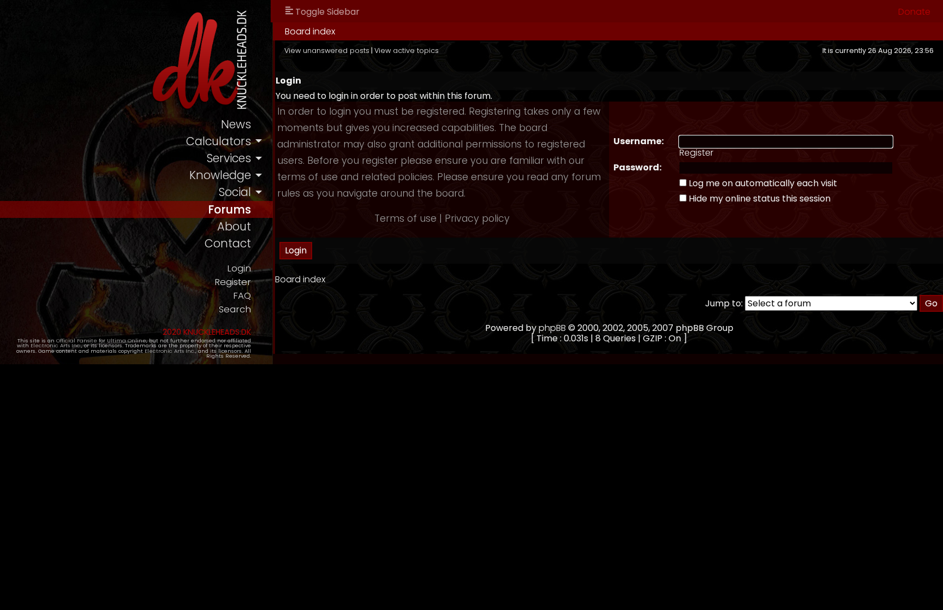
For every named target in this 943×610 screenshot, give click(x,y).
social (234, 192)
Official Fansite (76, 340)
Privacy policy (477, 218)
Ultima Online (126, 340)
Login (239, 268)
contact (228, 243)
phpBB (552, 328)
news (236, 124)
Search (235, 309)
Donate (914, 11)
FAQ (242, 295)
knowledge (220, 175)
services (228, 158)
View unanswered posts (326, 50)
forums (229, 209)
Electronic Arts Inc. (56, 345)
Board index (310, 31)
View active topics (406, 50)
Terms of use (405, 218)
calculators (218, 141)
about (234, 226)
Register (232, 282)
